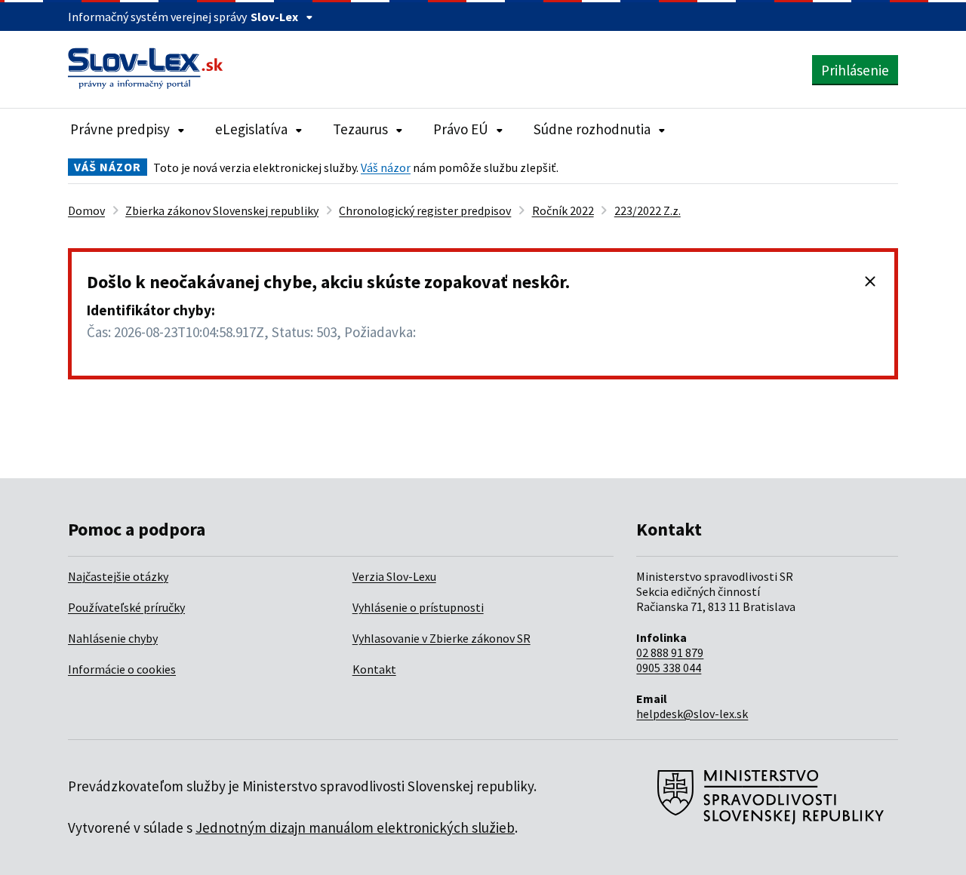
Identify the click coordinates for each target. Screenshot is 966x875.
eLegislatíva (251, 129)
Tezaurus (360, 129)
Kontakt (374, 669)
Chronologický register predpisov (425, 210)
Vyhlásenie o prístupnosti (418, 607)
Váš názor (386, 167)
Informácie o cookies (122, 669)
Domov (86, 210)
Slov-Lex (274, 16)
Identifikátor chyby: (151, 310)
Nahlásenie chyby (113, 638)
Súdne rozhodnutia (592, 129)
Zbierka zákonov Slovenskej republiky (221, 210)
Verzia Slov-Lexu (394, 576)
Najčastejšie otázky (118, 576)
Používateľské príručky (126, 607)
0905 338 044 (668, 667)
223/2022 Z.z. (647, 210)
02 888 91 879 (669, 652)
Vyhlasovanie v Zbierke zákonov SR (441, 638)
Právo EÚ (460, 129)
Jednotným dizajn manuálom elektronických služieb (355, 827)
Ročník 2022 (563, 210)
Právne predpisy (120, 129)
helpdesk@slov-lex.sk (692, 713)
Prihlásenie (855, 70)
